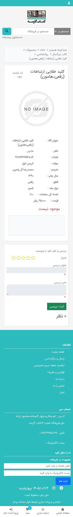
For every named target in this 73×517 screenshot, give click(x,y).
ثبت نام (63, 481)
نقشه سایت (58, 352)
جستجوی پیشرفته (12, 37)
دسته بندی (43, 513)
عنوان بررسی (59, 265)
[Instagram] (54, 488)
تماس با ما (58, 386)
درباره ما (60, 379)
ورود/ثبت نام (11, 513)
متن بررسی (60, 282)
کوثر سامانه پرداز (21, 502)
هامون (30, 151)
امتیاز (63, 258)
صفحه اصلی (62, 513)
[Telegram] (61, 488)
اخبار (62, 392)
